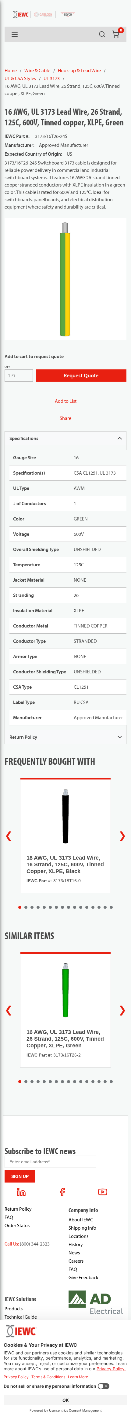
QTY (7, 367)
